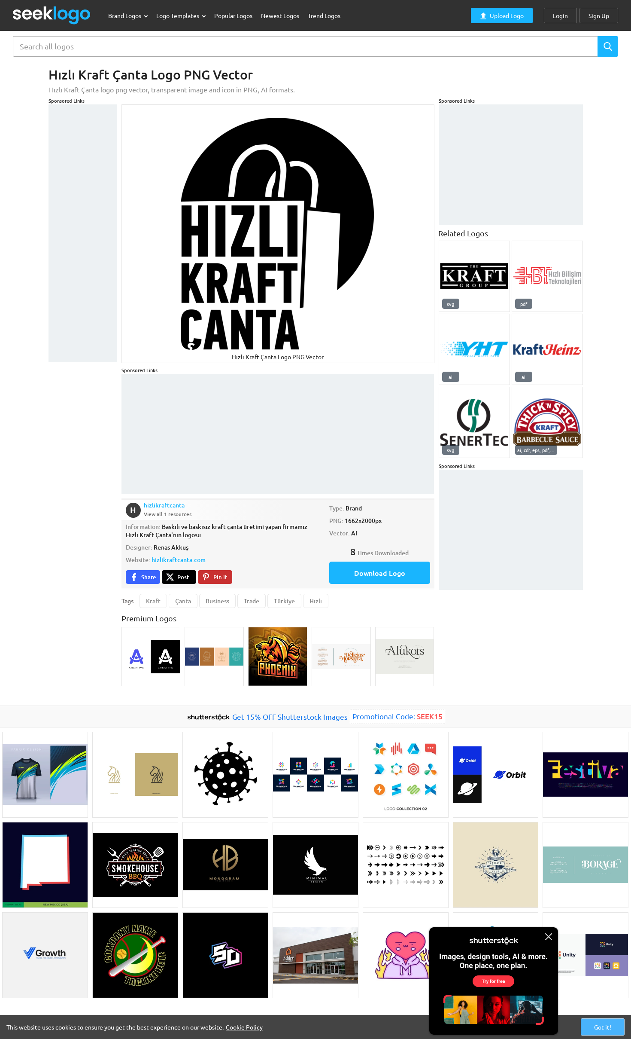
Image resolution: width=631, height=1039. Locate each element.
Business (217, 601)
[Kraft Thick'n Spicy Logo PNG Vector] (547, 422)
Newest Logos (280, 15)
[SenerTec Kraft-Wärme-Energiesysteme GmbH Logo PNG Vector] (474, 422)
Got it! (602, 1027)
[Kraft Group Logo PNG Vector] (474, 276)
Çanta (183, 601)
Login (560, 15)
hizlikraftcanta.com (179, 560)
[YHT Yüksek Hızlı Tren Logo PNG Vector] (474, 349)
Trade (251, 601)
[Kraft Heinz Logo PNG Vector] (547, 349)
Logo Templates (178, 15)
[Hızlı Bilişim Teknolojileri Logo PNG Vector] (547, 276)
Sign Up (599, 15)
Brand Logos (125, 15)
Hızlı (315, 601)
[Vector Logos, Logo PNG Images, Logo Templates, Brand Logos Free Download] (52, 15)
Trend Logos (324, 15)
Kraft (153, 601)
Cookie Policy (244, 1027)
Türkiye (284, 601)
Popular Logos (233, 15)
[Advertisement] (83, 233)
